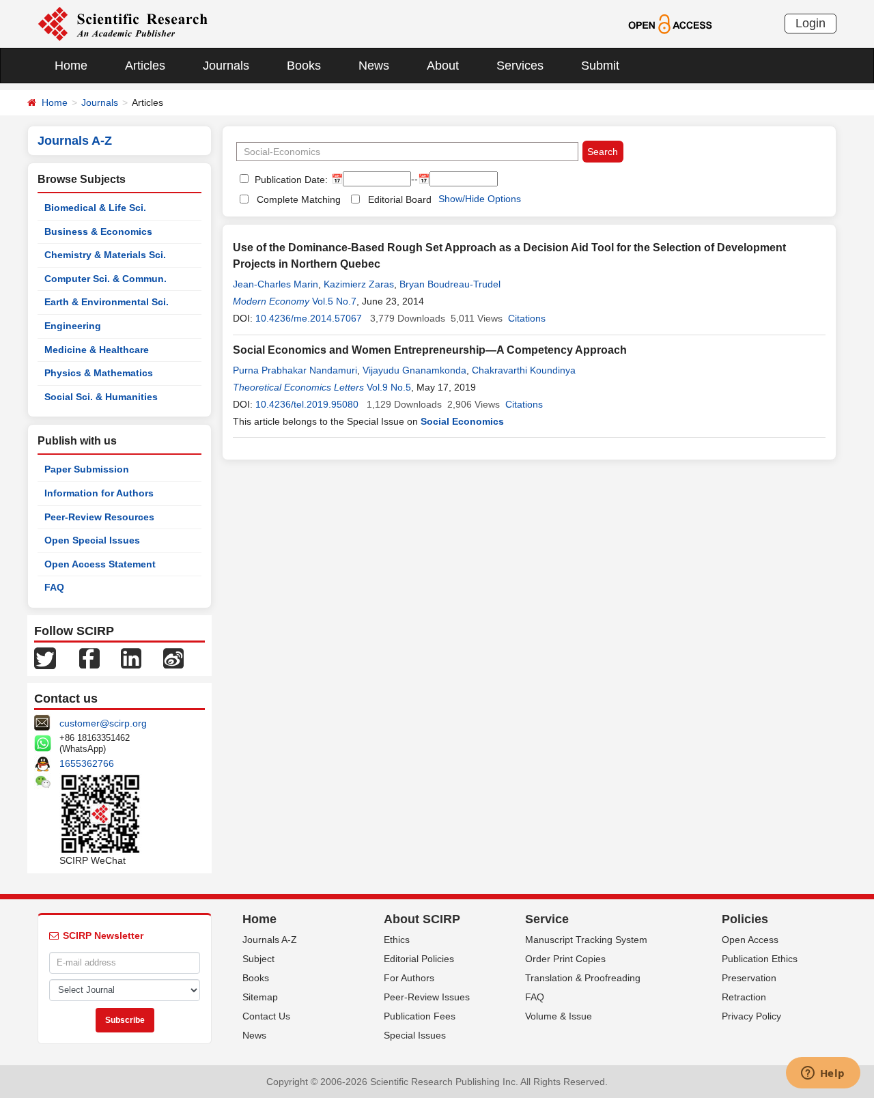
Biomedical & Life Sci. (95, 207)
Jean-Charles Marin (275, 284)
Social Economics (462, 421)
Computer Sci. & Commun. (105, 278)
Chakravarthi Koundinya (524, 370)
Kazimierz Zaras (359, 284)
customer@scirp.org (103, 723)
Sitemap (260, 996)
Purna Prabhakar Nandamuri (295, 370)
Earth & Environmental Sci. (106, 301)
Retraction (744, 996)
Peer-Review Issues (427, 996)
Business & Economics (98, 231)
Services (520, 65)
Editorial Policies (419, 958)
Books (304, 65)
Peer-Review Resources (99, 516)
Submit (600, 65)
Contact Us (266, 1016)
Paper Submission (86, 469)
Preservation (749, 977)
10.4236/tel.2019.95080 (306, 404)
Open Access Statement (100, 564)
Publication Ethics (760, 958)
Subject (258, 958)
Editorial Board (400, 199)
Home (71, 65)
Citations (527, 318)
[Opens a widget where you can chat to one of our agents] (822, 1074)
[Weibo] (173, 657)
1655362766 (86, 763)
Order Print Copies (565, 958)
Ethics (397, 939)
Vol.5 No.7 (334, 301)
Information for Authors (99, 493)
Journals (226, 65)
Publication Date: (290, 179)
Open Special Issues (92, 540)
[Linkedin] (131, 657)
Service (547, 919)
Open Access (750, 939)
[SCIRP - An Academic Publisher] (123, 23)
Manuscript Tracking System (586, 939)
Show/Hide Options (479, 198)
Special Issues (415, 1035)
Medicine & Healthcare (96, 349)
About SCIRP (422, 919)
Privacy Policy (751, 1016)
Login (810, 23)
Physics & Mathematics (98, 372)
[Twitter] (45, 657)
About (443, 65)
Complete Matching (299, 199)
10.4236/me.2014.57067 (308, 318)
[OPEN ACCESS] (670, 23)
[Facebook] (89, 657)
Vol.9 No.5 (389, 387)
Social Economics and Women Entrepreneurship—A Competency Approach (430, 350)
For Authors (409, 977)
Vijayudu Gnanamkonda (414, 370)
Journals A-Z (269, 939)
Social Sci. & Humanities (101, 396)
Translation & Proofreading (582, 977)
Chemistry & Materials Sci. (105, 254)
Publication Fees (419, 1016)
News (373, 65)
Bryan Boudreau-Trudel (450, 284)
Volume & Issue (558, 1016)
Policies (745, 919)
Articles (145, 65)
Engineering (72, 325)
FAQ (54, 587)
